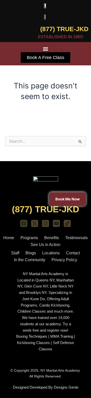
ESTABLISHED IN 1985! (60, 37)
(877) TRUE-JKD (64, 28)
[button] (45, 49)
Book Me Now (67, 199)
